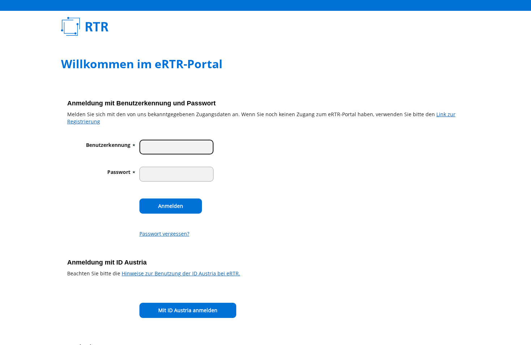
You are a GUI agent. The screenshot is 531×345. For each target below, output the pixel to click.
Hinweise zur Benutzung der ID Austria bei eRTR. (181, 273)
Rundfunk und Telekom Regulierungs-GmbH (163, 26)
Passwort (118, 172)
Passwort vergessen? (164, 233)
